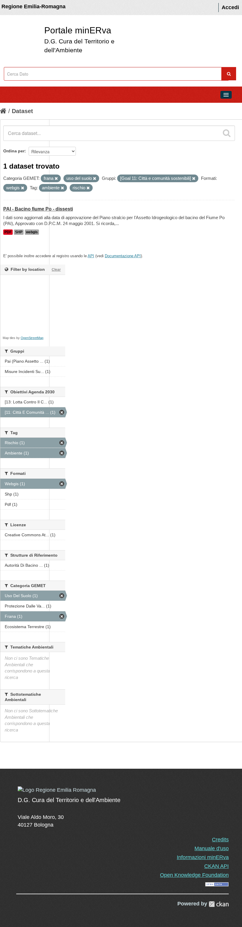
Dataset (22, 111)
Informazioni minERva (203, 857)
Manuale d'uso (211, 848)
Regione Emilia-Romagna (33, 6)
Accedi (230, 7)
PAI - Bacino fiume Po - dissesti (38, 208)
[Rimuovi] (56, 178)
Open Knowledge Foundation (194, 875)
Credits (220, 840)
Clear (56, 270)
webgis (32, 232)
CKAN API (216, 866)
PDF (8, 232)
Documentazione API (123, 256)
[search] (226, 133)
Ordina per (13, 151)
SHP (18, 232)
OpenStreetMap (32, 338)
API (91, 256)
